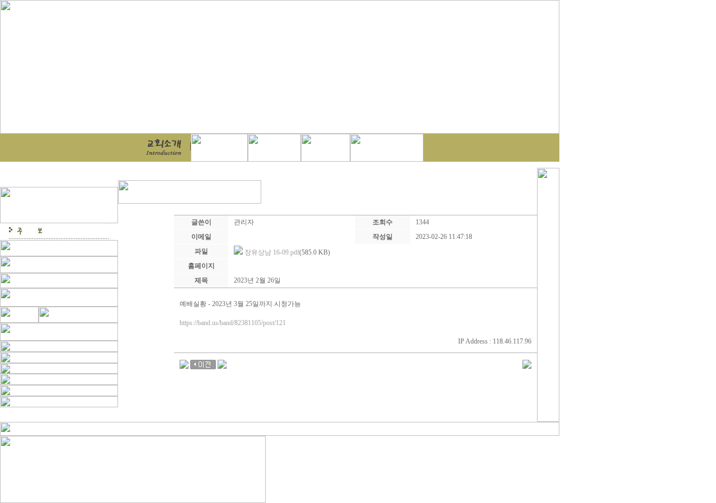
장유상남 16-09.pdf (271, 252)
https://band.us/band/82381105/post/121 (233, 323)
